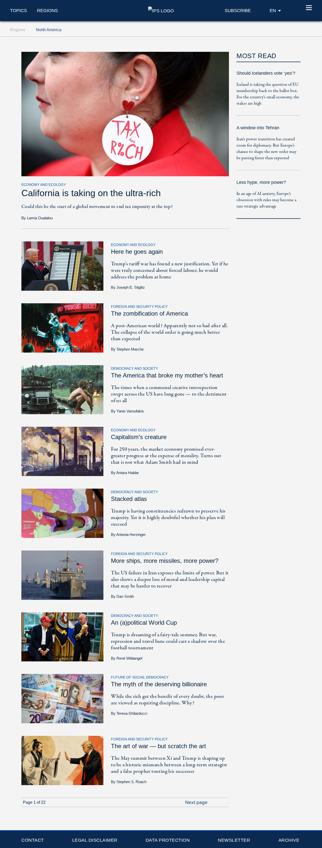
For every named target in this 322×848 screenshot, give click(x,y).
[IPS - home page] (161, 10)
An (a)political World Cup (144, 622)
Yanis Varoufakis (130, 411)
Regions (47, 10)
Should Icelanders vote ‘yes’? (265, 73)
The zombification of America (149, 313)
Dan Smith (125, 596)
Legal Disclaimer (94, 840)
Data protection (168, 840)
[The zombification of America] (62, 327)
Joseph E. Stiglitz (130, 287)
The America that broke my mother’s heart (167, 375)
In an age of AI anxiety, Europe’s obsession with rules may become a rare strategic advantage (266, 200)
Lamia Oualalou (40, 218)
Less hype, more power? (261, 182)
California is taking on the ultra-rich (91, 193)
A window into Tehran (257, 127)
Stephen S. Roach (131, 782)
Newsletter (234, 840)
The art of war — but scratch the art (158, 746)
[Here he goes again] (62, 265)
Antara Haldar (127, 473)
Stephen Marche (130, 349)
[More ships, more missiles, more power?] (62, 574)
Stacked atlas (129, 498)
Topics (18, 10)
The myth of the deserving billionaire (159, 684)
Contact (32, 840)
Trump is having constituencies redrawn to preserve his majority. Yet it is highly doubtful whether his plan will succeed (168, 517)
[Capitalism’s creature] (62, 451)
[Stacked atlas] (62, 513)
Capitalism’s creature (139, 437)
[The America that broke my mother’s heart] (62, 389)
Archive (289, 840)
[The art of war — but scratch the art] (62, 760)
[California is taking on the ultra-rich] (125, 113)
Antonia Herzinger (131, 534)
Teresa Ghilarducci (131, 713)
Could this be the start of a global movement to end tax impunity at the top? (97, 206)
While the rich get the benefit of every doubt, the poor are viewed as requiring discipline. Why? (167, 700)
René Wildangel (129, 658)
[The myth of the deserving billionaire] (62, 698)
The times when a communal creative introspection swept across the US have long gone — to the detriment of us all (168, 394)
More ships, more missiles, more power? (164, 560)
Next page (197, 802)
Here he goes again (137, 251)
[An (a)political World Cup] (62, 636)
